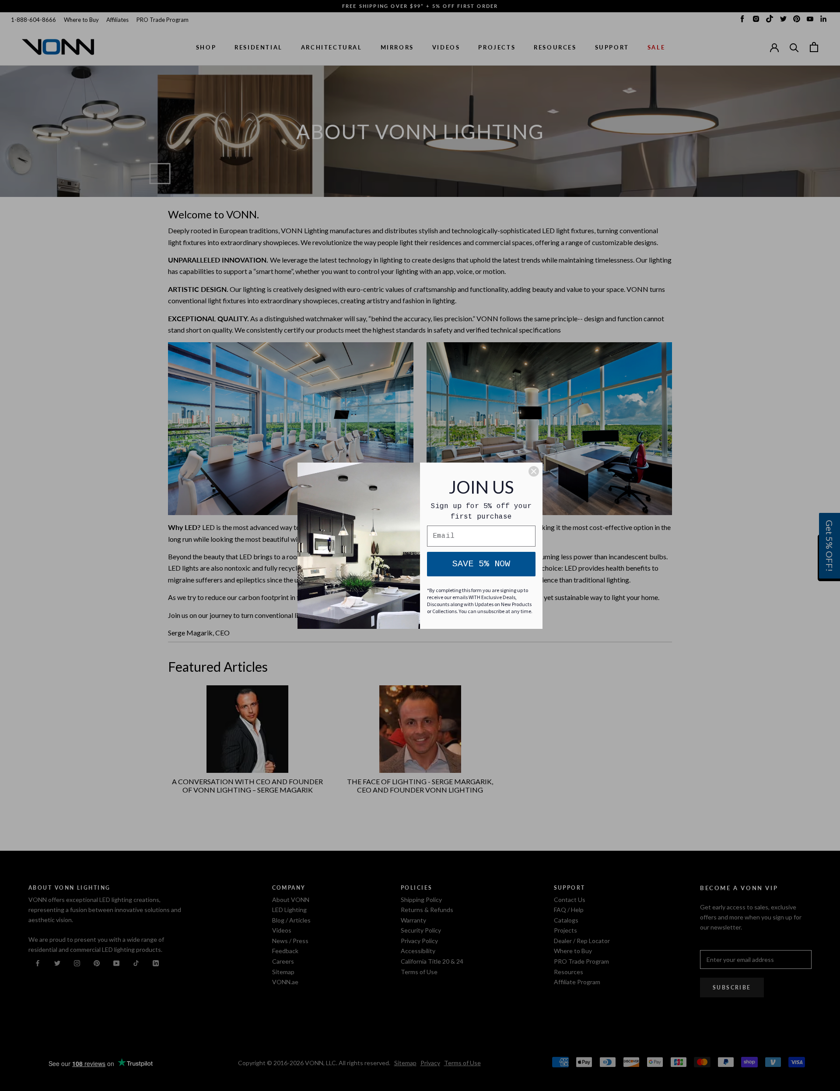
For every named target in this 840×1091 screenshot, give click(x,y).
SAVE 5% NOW (481, 564)
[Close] (533, 471)
